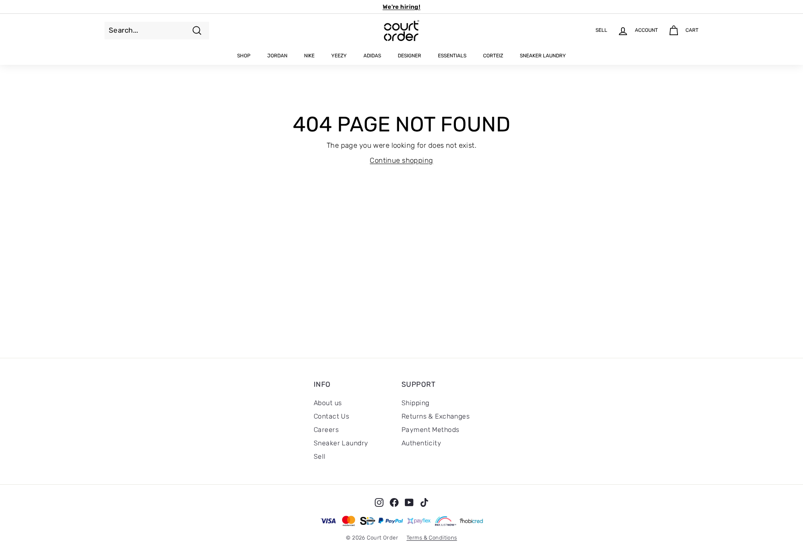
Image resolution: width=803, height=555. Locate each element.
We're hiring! (402, 6)
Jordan (277, 56)
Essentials (452, 56)
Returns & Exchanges (436, 416)
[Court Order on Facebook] (394, 502)
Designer (409, 56)
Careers (326, 430)
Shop (244, 56)
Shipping (415, 403)
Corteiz (493, 56)
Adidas (372, 56)
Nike (309, 56)
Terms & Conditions (432, 537)
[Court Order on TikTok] (424, 502)
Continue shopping (401, 160)
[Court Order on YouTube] (409, 502)
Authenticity (421, 443)
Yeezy (339, 56)
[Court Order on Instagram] (379, 502)
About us (328, 403)
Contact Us (331, 416)
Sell (320, 456)
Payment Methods (430, 430)
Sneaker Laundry (543, 56)
